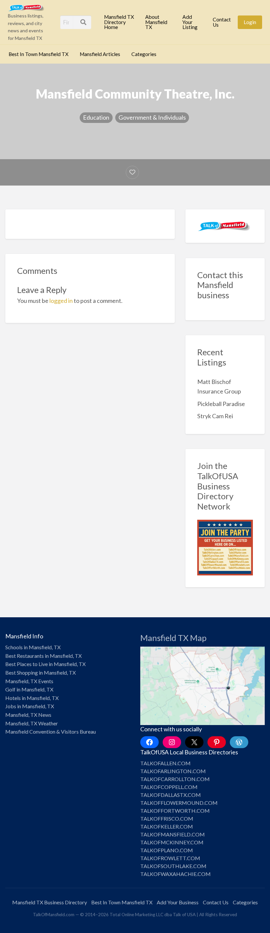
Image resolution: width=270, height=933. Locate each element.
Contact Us (222, 22)
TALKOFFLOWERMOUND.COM (179, 803)
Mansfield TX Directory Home (119, 22)
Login (250, 22)
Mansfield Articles (100, 54)
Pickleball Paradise (221, 403)
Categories (143, 54)
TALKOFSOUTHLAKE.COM (173, 866)
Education (96, 117)
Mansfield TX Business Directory (49, 902)
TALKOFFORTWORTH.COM (175, 810)
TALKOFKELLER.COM (166, 826)
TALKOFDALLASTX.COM (170, 795)
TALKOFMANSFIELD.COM (172, 834)
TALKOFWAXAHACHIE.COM (175, 874)
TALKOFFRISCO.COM (166, 818)
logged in (61, 300)
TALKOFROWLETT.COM (170, 858)
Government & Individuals (152, 117)
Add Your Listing (190, 22)
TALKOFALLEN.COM (165, 763)
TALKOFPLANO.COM (166, 850)
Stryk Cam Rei (215, 416)
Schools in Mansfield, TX (33, 647)
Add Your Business (178, 902)
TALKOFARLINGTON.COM (173, 771)
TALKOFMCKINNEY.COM (171, 842)
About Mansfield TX (156, 22)
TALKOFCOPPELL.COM (169, 787)
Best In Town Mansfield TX (38, 54)
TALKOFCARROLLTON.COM (175, 779)
